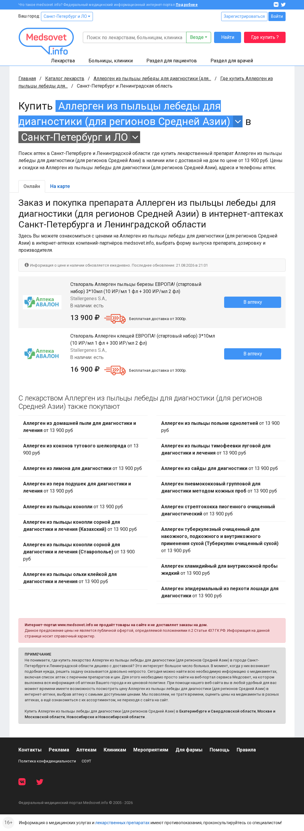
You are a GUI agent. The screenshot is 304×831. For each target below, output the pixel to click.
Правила (246, 750)
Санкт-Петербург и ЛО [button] (74, 137)
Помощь (219, 750)
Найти (227, 37)
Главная (27, 78)
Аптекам (86, 750)
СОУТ (86, 761)
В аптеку (252, 302)
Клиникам (115, 750)
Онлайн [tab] (31, 186)
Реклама (59, 750)
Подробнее (187, 5)
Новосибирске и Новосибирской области (105, 717)
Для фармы (188, 750)
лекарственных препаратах (122, 822)
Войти (277, 16)
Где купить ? (265, 37)
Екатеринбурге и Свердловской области (217, 711)
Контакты (30, 750)
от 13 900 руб (79, 426)
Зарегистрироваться (244, 16)
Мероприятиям (150, 750)
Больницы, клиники (110, 61)
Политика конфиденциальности (47, 761)
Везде (197, 37)
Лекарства (63, 61)
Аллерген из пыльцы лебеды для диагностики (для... (152, 78)
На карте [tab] (60, 186)
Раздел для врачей (231, 61)
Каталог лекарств (64, 78)
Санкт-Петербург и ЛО (66, 16)
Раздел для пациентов (171, 61)
